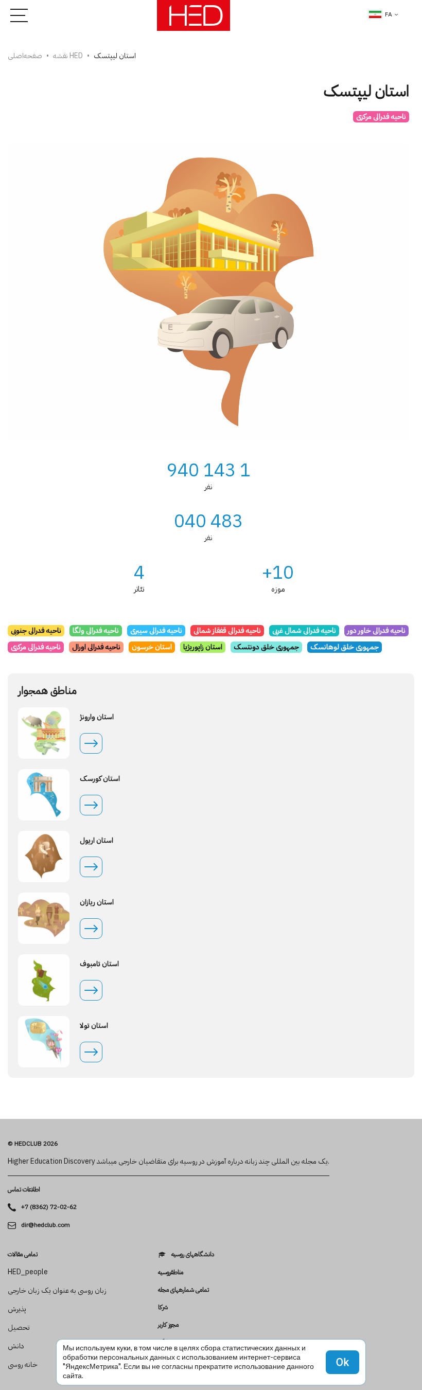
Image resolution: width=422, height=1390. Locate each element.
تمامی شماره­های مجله (183, 1290)
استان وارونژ (97, 717)
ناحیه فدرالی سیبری (156, 630)
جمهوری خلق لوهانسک (344, 646)
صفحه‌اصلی (25, 55)
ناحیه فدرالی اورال (96, 646)
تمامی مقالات (23, 1254)
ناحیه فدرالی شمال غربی (304, 630)
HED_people (28, 1272)
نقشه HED (68, 55)
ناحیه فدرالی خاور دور (376, 630)
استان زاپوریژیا (202, 646)
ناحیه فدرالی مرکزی (381, 116)
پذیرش (17, 1309)
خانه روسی (23, 1364)
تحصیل (19, 1327)
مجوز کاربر (168, 1325)
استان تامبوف (99, 964)
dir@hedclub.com (45, 1225)
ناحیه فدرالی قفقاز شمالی (227, 630)
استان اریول (96, 840)
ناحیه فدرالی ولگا (96, 630)
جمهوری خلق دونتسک (266, 646)
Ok (342, 1362)
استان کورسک (100, 778)
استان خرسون (152, 646)
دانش (16, 1346)
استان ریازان (97, 902)
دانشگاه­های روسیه (192, 1254)
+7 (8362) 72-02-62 (49, 1207)
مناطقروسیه (170, 1272)
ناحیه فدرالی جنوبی (36, 630)
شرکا (163, 1307)
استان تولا (94, 1025)
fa (388, 14)
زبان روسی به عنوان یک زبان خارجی (57, 1290)
